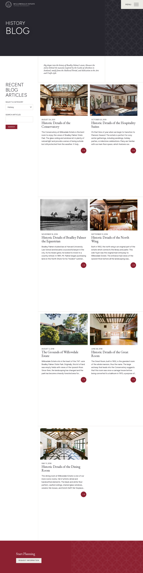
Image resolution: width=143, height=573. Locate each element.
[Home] (20, 5)
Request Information (29, 560)
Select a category (14, 102)
